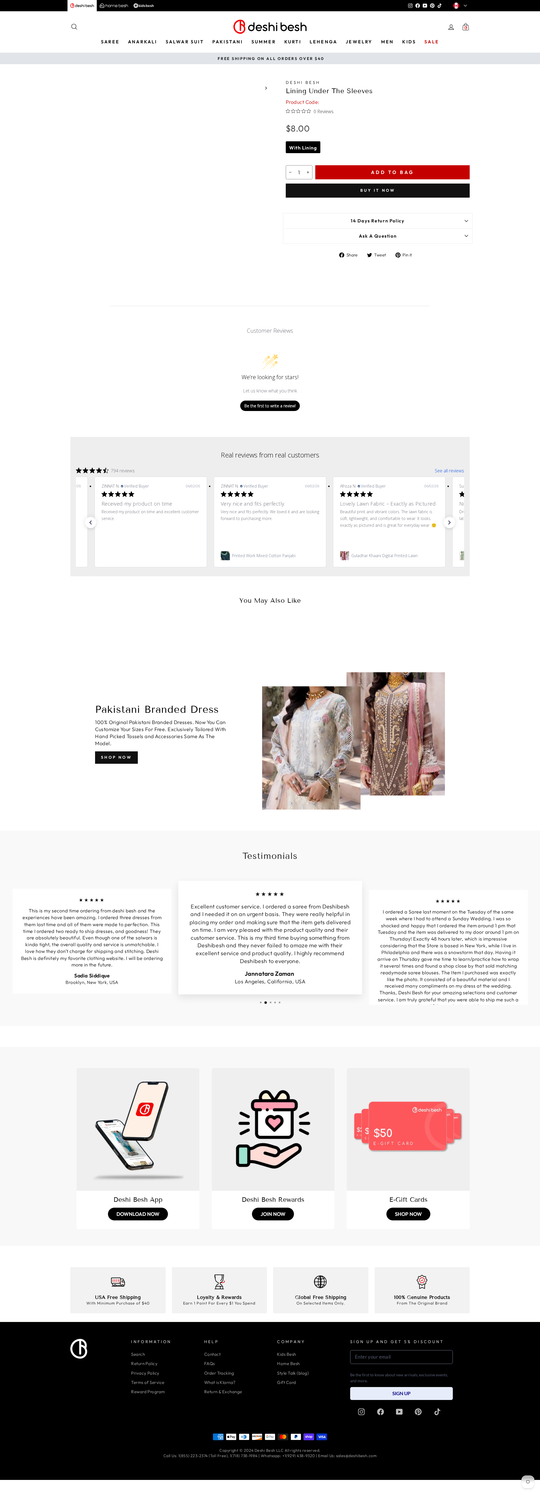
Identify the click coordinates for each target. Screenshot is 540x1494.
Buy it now (377, 190)
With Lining (303, 148)
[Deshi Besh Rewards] (273, 1129)
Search (138, 1354)
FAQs (209, 1363)
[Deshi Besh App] (137, 1129)
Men (387, 41)
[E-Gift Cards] (408, 1129)
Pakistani (227, 41)
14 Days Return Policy (377, 221)
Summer (263, 41)
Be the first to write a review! (270, 405)
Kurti (292, 41)
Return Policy (144, 1363)
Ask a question (378, 236)
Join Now (272, 1214)
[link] (151, 555)
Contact (212, 1354)
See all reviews (449, 471)
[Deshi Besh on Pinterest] (418, 1411)
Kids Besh (286, 1354)
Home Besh (288, 1363)
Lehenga (323, 41)
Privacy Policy (145, 1373)
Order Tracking (219, 1373)
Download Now (137, 1214)
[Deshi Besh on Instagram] (361, 1411)
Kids (409, 41)
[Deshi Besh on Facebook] (380, 1411)
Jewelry (359, 41)
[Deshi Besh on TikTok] (437, 1411)
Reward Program (148, 1391)
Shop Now (116, 757)
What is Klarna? (220, 1382)
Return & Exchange (223, 1391)
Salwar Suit (185, 41)
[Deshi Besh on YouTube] (399, 1411)
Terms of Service (147, 1382)
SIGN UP (401, 1393)
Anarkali (142, 41)
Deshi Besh (303, 82)
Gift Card (286, 1382)
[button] (90, 522)
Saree (110, 41)
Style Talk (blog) (293, 1373)
